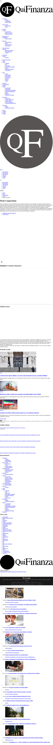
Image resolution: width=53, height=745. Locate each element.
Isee (3, 545)
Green (4, 62)
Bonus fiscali (7, 463)
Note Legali (18, 582)
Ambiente (7, 63)
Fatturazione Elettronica (10, 91)
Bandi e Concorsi (8, 32)
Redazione (5, 511)
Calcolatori (5, 97)
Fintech (6, 106)
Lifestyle (4, 41)
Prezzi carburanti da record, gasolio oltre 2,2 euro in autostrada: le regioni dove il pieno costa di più (20, 440)
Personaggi (5, 55)
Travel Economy (8, 44)
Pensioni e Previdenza (9, 95)
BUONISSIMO (48, 579)
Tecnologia (5, 105)
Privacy (23, 582)
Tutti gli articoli (3, 418)
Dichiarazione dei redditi (8, 518)
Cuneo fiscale (5, 546)
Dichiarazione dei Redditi (10, 90)
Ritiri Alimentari (8, 51)
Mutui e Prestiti (8, 38)
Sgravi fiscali (5, 526)
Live (1, 373)
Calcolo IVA (7, 98)
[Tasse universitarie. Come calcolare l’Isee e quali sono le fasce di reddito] (28, 666)
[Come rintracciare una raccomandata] (28, 606)
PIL (3, 542)
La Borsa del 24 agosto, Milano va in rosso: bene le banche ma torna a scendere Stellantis (23, 375)
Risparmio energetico (9, 69)
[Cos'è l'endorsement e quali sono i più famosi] (28, 620)
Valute (6, 80)
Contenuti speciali (3, 571)
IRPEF (4, 534)
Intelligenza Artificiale (9, 107)
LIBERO (4, 579)
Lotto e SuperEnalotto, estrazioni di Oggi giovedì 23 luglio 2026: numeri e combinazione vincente (20, 434)
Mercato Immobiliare (7, 483)
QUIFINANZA (44, 579)
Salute (4, 110)
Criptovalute (7, 89)
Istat (3, 541)
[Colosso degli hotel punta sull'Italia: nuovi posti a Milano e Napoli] (28, 593)
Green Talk (7, 65)
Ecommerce (5, 525)
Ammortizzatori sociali (7, 531)
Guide (4, 86)
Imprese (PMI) (8, 22)
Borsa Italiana (8, 75)
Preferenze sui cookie (34, 582)
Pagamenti (5, 520)
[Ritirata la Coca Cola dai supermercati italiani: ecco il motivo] (28, 629)
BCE (4, 538)
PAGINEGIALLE (11, 579)
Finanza (6, 19)
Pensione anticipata (9, 474)
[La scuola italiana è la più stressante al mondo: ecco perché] (28, 689)
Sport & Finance (6, 48)
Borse (4, 72)
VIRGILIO (7, 579)
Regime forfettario (9, 467)
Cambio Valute (8, 100)
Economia (5, 18)
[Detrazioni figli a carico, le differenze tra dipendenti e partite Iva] (28, 721)
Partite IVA (7, 482)
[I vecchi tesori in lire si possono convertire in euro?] (28, 639)
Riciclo (6, 68)
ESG (6, 64)
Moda (6, 43)
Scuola (4, 521)
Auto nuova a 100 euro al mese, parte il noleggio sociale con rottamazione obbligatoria (17, 446)
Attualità (4, 111)
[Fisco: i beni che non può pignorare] (28, 648)
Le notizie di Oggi (6, 552)
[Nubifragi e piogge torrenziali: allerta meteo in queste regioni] (28, 698)
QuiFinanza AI (6, 36)
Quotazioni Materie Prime (10, 103)
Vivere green (7, 70)
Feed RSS (20, 571)
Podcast (4, 85)
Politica (4, 56)
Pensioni (4, 29)
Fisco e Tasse (5, 24)
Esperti (4, 112)
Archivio (24, 571)
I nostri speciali (6, 84)
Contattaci (10, 571)
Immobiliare (5, 37)
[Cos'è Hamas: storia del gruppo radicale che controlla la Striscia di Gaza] (28, 611)
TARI (4, 549)
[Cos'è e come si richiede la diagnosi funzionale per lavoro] (28, 694)
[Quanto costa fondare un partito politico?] (28, 680)
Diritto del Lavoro (9, 34)
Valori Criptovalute (9, 102)
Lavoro (4, 30)
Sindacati (4, 535)
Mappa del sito (15, 571)
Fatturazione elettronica (7, 543)
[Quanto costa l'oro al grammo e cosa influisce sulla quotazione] (28, 602)
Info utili (4, 49)
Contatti (4, 113)
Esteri (4, 61)
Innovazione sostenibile (10, 66)
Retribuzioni (7, 480)
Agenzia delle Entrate (7, 523)
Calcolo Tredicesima (9, 99)
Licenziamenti (5, 533)
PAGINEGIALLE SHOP (17, 579)
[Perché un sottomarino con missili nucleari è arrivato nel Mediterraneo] (28, 657)
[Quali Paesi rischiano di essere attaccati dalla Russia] (28, 703)
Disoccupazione (8, 481)
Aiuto (40, 582)
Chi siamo (14, 582)
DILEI (36, 579)
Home (4, 192)
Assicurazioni (8, 87)
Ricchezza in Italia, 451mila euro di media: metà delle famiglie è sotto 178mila (20, 394)
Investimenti (7, 21)
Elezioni (7, 57)
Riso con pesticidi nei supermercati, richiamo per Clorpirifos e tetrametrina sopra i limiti (17, 452)
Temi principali (6, 550)
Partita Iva (7, 93)
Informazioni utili (6, 468)
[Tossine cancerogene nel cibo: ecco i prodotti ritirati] (28, 652)
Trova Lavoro (8, 31)
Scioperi (7, 52)
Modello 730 (5, 548)
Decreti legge (5, 516)
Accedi (2, 190)
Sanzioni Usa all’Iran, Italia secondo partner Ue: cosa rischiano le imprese (19, 412)
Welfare (4, 527)
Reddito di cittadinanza (7, 522)
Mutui (6, 92)
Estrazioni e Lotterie (9, 50)
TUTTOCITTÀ (33, 579)
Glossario (4, 83)
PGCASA (23, 579)
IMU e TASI (5, 540)
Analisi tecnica (6, 214)
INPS (4, 519)
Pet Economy (8, 45)
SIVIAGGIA (39, 579)
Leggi (6, 26)
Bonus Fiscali (8, 25)
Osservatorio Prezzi (7, 59)
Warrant (6, 79)
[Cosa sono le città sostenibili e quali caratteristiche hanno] (28, 712)
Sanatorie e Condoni (7, 529)
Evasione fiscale (8, 466)
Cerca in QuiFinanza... (5, 570)
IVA (3, 532)
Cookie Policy (27, 582)
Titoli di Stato (8, 77)
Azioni (6, 73)
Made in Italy (5, 528)
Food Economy (8, 42)
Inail (3, 547)
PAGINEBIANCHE (28, 579)
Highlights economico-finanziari (9, 213)
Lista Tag (4, 553)
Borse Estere (7, 76)
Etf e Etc (7, 78)
